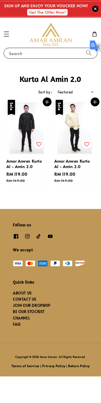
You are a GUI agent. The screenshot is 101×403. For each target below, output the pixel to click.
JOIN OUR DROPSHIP (31, 305)
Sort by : (45, 92)
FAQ (17, 324)
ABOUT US (22, 293)
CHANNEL (21, 318)
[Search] (89, 53)
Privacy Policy (53, 366)
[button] (6, 34)
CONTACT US (24, 299)
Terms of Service (25, 366)
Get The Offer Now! (47, 12)
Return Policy (79, 366)
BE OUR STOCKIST (29, 311)
